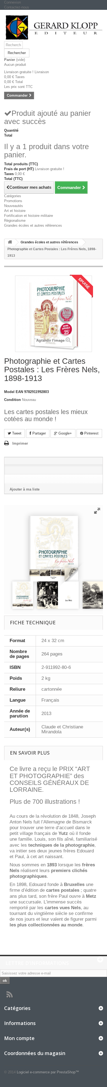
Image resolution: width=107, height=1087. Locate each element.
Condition (12, 400)
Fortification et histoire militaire (28, 216)
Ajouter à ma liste (25, 489)
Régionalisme (15, 220)
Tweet (16, 433)
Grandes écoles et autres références (33, 225)
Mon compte (19, 1038)
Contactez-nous (16, 7)
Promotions (13, 201)
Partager (38, 433)
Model (9, 392)
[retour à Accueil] (10, 242)
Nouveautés (13, 206)
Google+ (64, 433)
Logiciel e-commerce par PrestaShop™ (48, 1072)
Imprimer (20, 443)
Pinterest (90, 433)
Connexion (12, 2)
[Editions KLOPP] (53, 27)
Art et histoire (15, 211)
